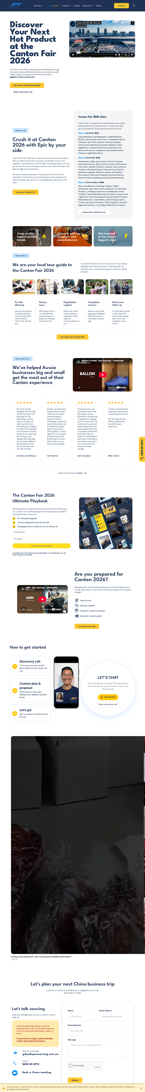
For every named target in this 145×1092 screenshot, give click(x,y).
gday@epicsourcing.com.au (40, 1054)
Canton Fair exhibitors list (94, 212)
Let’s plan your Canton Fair (72, 337)
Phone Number (74, 1025)
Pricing (77, 5)
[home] (16, 5)
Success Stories (52, 5)
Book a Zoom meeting (36, 1072)
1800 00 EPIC (31, 1064)
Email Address (105, 1010)
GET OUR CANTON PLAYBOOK (27, 85)
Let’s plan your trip (86, 626)
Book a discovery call (23, 92)
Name (70, 1010)
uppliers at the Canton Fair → (23, 77)
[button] (38, 5)
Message (72, 1040)
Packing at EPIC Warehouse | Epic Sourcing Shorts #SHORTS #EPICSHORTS (41, 957)
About (99, 5)
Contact (121, 5)
